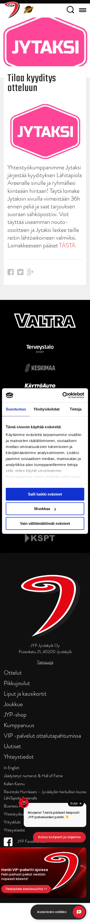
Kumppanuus (19, 725)
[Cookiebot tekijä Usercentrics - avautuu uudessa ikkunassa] (63, 395)
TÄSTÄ (67, 245)
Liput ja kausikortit (25, 693)
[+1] (30, 273)
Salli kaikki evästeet (45, 494)
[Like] (11, 273)
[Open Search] (70, 10)
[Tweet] (20, 273)
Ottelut (13, 672)
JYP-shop (15, 714)
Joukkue (13, 704)
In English (11, 768)
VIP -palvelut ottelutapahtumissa (42, 735)
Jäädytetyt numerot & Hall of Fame (33, 776)
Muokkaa (42, 509)
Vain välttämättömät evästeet (45, 523)
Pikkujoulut (17, 683)
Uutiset (12, 746)
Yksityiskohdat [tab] (47, 409)
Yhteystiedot (19, 756)
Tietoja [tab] (76, 409)
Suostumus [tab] (16, 409)
